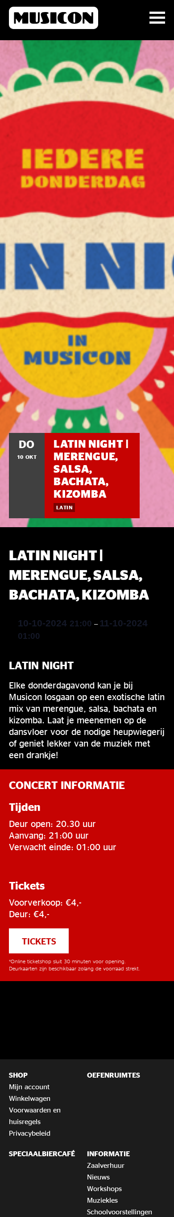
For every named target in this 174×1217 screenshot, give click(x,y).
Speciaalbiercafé (42, 1154)
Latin (64, 507)
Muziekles (102, 1200)
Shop (18, 1075)
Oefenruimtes (113, 1075)
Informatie (108, 1154)
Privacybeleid (29, 1133)
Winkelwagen (29, 1098)
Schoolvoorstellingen (119, 1212)
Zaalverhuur (105, 1165)
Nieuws (98, 1177)
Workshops (104, 1188)
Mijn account (29, 1087)
